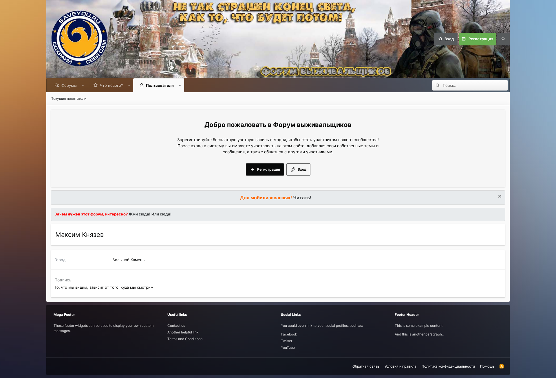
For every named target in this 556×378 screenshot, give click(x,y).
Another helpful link (183, 332)
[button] (83, 85)
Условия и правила (400, 366)
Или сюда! (161, 214)
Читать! (302, 197)
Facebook (289, 334)
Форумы (69, 85)
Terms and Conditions (184, 339)
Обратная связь (365, 366)
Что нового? (111, 85)
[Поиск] (503, 39)
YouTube (288, 347)
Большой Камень (128, 259)
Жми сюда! (139, 214)
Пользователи (160, 85)
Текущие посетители (68, 98)
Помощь (487, 366)
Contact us (176, 325)
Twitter (286, 341)
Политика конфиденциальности (448, 366)
